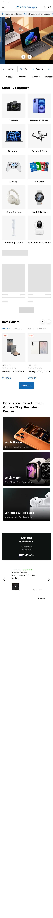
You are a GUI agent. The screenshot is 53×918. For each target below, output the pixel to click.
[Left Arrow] (43, 321)
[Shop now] (26, 40)
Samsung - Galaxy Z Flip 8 (13, 371)
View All (26, 385)
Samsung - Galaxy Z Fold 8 (39, 371)
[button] (4, 580)
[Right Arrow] (49, 321)
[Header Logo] (26, 7)
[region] (26, 580)
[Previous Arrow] (23, 57)
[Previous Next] (30, 57)
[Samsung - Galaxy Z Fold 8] (39, 347)
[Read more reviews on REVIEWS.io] (26, 555)
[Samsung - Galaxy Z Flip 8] (13, 347)
